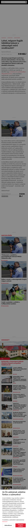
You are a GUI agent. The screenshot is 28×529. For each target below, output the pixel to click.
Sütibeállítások (8, 525)
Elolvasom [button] (4, 521)
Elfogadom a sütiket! (20, 525)
